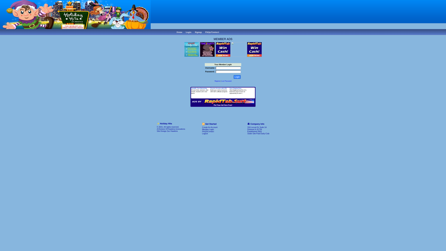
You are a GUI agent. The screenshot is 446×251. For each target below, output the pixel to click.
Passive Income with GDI (218, 88)
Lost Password (226, 81)
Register (217, 81)
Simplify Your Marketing (199, 88)
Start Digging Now (235, 88)
